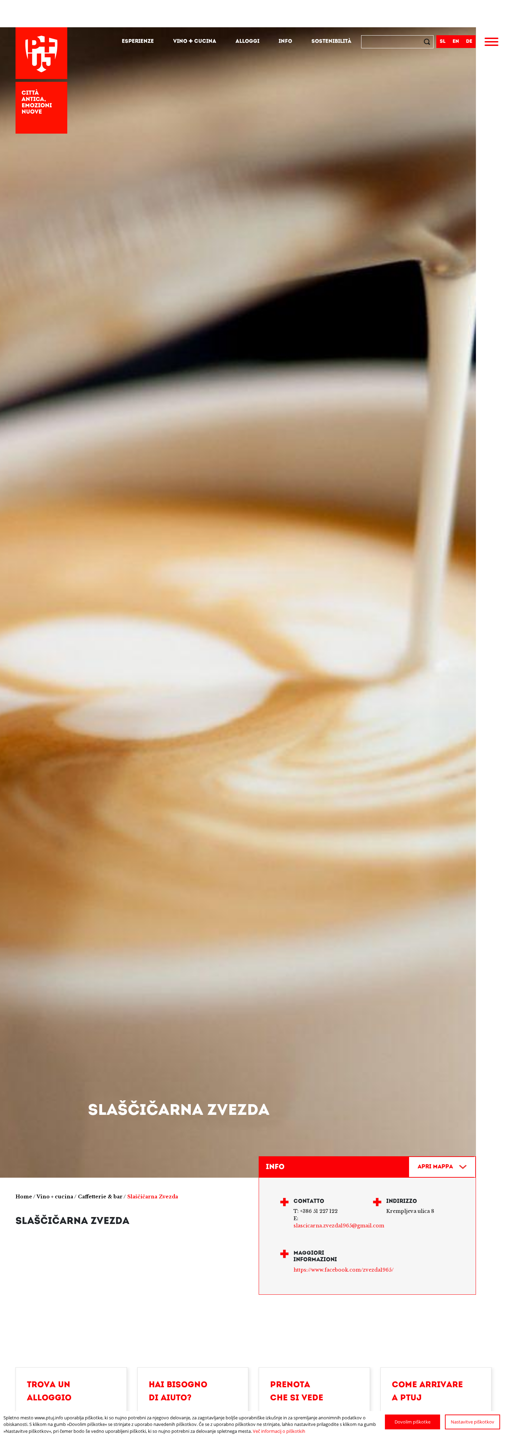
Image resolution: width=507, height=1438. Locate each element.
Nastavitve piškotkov (472, 1422)
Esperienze (138, 41)
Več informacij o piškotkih (279, 1431)
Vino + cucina (194, 41)
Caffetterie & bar (100, 1197)
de (469, 41)
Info (285, 41)
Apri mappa (435, 1167)
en (456, 41)
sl (443, 41)
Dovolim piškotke (412, 1422)
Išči (427, 42)
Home (24, 1197)
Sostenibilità (331, 41)
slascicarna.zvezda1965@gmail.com (339, 1226)
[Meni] (491, 42)
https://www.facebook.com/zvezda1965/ (344, 1270)
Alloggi (247, 41)
